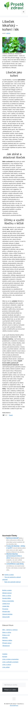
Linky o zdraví (6, 664)
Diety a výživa (6, 595)
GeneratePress (14, 705)
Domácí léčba (6, 598)
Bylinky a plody (9, 574)
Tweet (11, 415)
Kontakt (4, 656)
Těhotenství (6, 645)
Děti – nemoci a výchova (10, 630)
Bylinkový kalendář (12, 538)
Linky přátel (6, 667)
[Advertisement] (14, 475)
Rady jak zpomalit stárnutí (12, 582)
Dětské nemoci (7, 593)
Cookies (4, 654)
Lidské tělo (5, 606)
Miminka (5, 637)
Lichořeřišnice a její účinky (15, 564)
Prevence (5, 609)
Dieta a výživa (6, 632)
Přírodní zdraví (6, 643)
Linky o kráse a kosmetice (10, 659)
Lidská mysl (6, 603)
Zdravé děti (6, 617)
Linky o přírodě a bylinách (10, 662)
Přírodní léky (6, 611)
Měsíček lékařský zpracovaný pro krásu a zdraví (14, 556)
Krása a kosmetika (8, 601)
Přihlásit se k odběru (10, 690)
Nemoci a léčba (7, 640)
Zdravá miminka (7, 614)
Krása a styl (6, 635)
